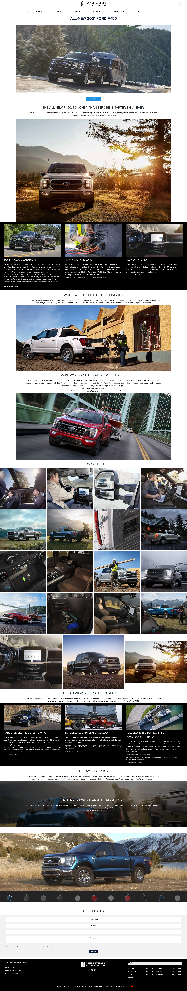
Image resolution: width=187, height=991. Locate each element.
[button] (10, 896)
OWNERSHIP (117, 12)
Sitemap (58, 986)
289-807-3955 (16, 971)
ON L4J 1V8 (26, 962)
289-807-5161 (14, 974)
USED (76, 12)
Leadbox (128, 986)
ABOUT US (140, 12)
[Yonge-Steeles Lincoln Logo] (93, 4)
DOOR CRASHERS (34, 12)
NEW (57, 12)
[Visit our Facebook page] (91, 970)
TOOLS (95, 12)
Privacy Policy (85, 986)
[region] (93, 867)
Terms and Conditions (71, 986)
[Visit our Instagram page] (95, 970)
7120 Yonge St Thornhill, (13, 962)
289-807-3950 (15, 968)
